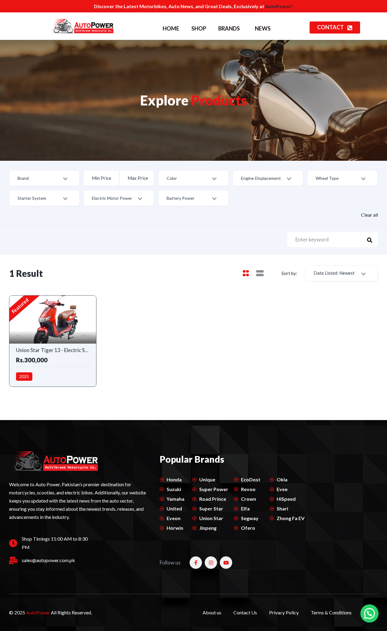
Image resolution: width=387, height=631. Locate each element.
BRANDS (229, 28)
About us (212, 612)
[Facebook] (196, 562)
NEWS (263, 28)
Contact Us (245, 612)
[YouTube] (226, 562)
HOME (171, 28)
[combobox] (44, 178)
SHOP (198, 28)
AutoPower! (279, 6)
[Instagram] (211, 562)
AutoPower (38, 612)
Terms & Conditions (331, 612)
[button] (369, 613)
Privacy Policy (284, 612)
